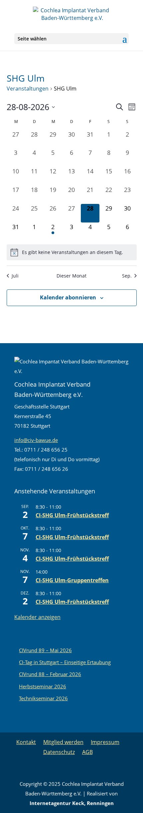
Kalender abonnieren (68, 297)
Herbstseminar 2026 (42, 686)
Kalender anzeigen (37, 617)
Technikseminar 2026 (43, 698)
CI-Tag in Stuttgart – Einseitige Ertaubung (65, 662)
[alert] (72, 252)
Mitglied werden (63, 742)
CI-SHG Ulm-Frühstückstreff (72, 515)
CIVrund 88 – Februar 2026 (50, 674)
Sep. (127, 276)
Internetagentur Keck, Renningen (72, 803)
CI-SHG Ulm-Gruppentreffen (72, 580)
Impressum (105, 742)
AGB (87, 752)
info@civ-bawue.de (36, 440)
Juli (15, 276)
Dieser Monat (71, 276)
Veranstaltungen (28, 88)
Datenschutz (59, 752)
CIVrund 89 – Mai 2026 (45, 650)
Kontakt (26, 742)
